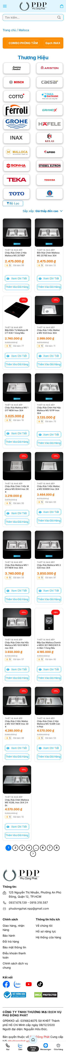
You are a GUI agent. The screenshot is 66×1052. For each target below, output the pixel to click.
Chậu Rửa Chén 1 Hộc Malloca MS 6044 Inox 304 (17, 489)
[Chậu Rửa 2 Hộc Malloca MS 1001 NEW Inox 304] (17, 701)
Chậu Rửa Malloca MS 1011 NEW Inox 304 (16, 566)
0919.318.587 (39, 902)
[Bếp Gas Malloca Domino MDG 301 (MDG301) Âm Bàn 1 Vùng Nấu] (49, 622)
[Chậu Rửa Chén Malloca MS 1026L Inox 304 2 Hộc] (17, 779)
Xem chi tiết (18, 278)
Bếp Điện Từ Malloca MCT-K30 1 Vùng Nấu (16, 331)
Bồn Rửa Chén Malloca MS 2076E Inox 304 (48, 254)
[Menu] (5, 6)
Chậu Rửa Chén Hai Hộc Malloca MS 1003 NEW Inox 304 (17, 645)
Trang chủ (9, 30)
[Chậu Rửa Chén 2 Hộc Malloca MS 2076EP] (17, 233)
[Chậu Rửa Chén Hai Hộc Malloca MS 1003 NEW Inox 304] (17, 622)
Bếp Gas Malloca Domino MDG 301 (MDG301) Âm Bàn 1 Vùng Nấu (49, 645)
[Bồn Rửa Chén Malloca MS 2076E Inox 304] (49, 233)
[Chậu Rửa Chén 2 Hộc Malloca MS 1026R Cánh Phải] (49, 701)
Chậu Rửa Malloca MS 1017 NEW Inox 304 (16, 409)
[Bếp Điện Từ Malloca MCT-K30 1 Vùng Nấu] (17, 310)
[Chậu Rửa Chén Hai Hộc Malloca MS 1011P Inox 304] (49, 387)
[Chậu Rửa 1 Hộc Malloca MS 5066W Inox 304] (49, 466)
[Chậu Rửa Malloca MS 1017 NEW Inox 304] (17, 387)
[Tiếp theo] (33, 854)
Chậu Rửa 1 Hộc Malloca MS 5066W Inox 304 (48, 487)
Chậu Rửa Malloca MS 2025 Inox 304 (49, 566)
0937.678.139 (18, 902)
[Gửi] (59, 17)
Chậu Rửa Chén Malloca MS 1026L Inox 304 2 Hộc (17, 803)
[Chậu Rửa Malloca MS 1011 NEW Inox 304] (17, 545)
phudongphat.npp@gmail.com (29, 908)
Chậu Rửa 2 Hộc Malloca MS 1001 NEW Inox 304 (17, 724)
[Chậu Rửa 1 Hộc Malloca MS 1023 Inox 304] (49, 310)
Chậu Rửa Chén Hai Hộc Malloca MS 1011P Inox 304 (49, 410)
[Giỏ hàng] (61, 6)
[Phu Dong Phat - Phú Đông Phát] (33, 6)
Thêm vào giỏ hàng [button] (17, 286)
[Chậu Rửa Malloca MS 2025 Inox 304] (49, 545)
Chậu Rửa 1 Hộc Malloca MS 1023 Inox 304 (48, 331)
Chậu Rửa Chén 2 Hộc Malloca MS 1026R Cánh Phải (48, 724)
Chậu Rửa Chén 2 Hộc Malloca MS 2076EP (16, 254)
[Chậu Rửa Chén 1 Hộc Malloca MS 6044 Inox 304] (17, 466)
